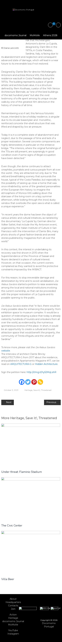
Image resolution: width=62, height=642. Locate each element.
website (5, 350)
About (13, 598)
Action (13, 614)
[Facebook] (21, 382)
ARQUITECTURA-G (20, 364)
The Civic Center (11, 525)
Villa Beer (7, 579)
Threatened (46, 390)
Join (13, 608)
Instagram (13, 633)
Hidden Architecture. (46, 364)
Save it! (36, 390)
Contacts (13, 605)
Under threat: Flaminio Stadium (21, 472)
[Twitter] (28, 382)
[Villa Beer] (30, 552)
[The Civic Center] (30, 498)
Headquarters (13, 602)
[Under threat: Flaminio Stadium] (30, 444)
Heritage (28, 390)
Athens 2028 (50, 35)
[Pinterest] (34, 382)
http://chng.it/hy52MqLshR (41, 372)
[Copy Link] (40, 382)
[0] (50, 25)
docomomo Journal (15, 35)
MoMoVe (35, 35)
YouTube (13, 630)
